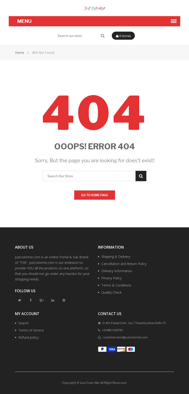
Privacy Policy (111, 278)
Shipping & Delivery (115, 256)
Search (23, 323)
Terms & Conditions (116, 285)
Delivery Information (116, 271)
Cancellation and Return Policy (124, 264)
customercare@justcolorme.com (125, 337)
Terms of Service (31, 330)
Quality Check (111, 292)
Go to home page (94, 195)
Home (19, 52)
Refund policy (28, 337)
